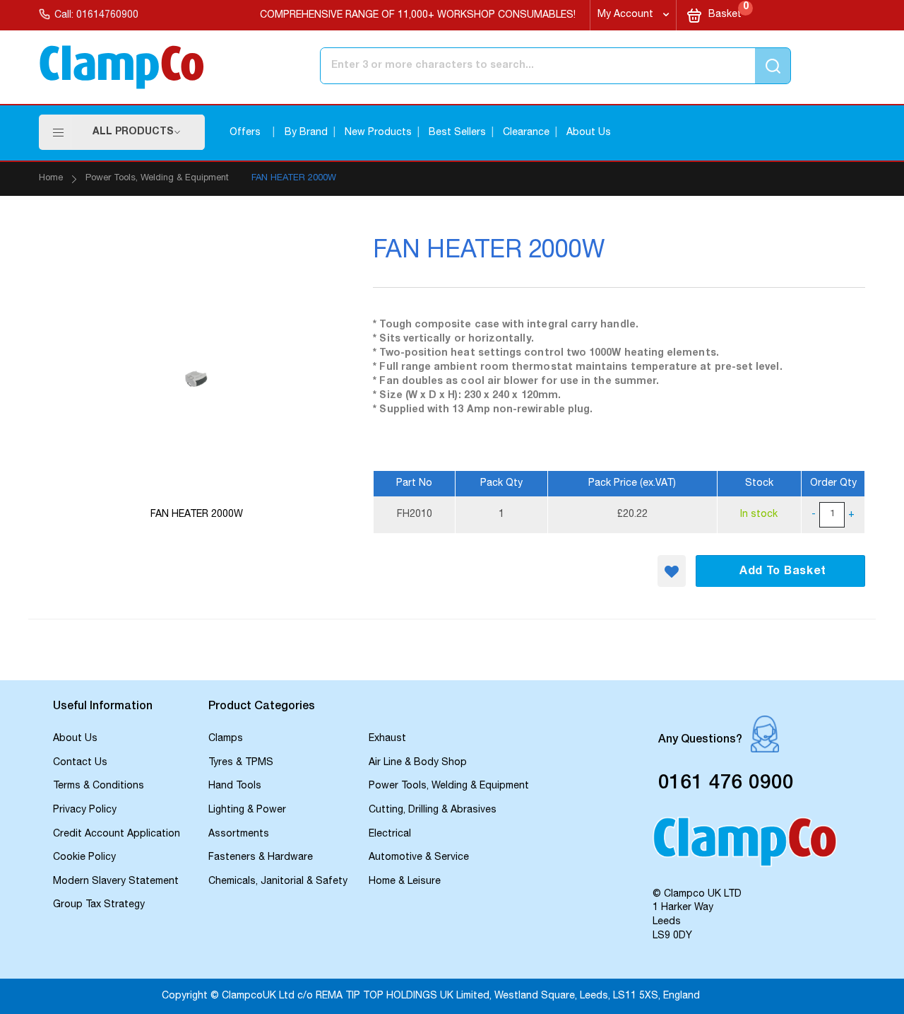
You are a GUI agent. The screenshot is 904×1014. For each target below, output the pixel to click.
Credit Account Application (116, 834)
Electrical (390, 834)
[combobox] (497, 65)
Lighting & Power (247, 810)
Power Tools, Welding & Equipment (157, 178)
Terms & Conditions (98, 786)
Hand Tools (234, 786)
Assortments (238, 834)
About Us (588, 133)
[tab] (123, 707)
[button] (672, 571)
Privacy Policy (85, 810)
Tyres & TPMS (240, 763)
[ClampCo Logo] (745, 847)
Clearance (526, 133)
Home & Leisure (405, 882)
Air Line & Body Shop (418, 763)
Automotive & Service (419, 858)
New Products (378, 133)
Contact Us (80, 763)
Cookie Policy (84, 858)
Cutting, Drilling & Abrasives (432, 810)
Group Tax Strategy (99, 905)
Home (51, 178)
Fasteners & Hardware (260, 858)
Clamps (225, 739)
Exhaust (387, 739)
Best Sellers (457, 133)
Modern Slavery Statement (116, 882)
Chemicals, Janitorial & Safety (277, 882)
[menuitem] (137, 132)
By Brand (306, 133)
